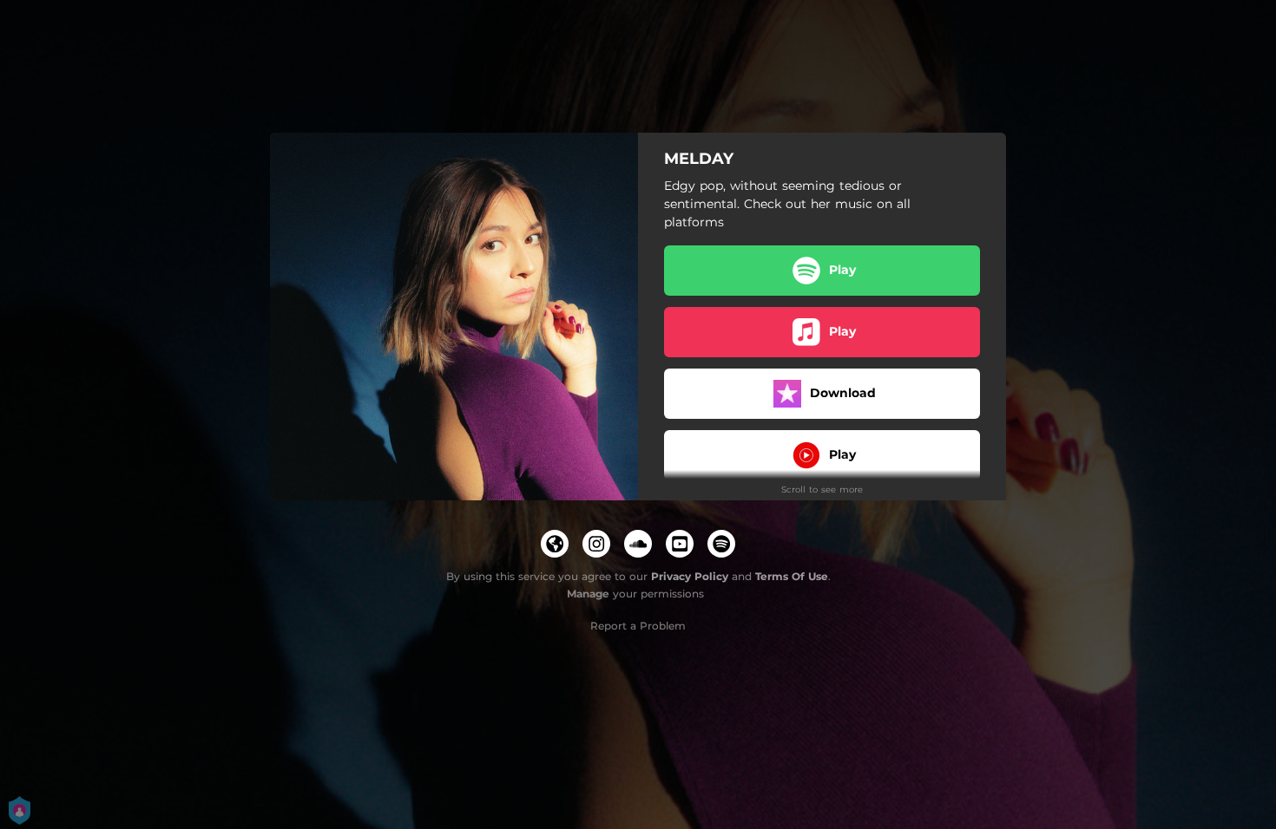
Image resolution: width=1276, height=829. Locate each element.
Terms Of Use (791, 576)
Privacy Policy (689, 576)
